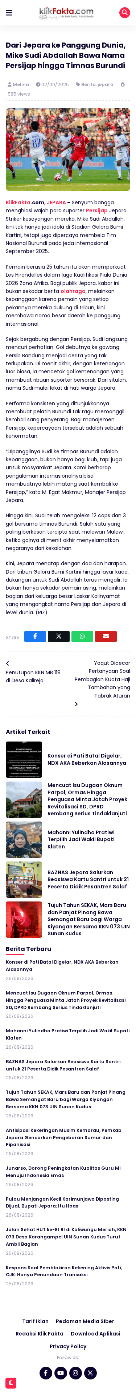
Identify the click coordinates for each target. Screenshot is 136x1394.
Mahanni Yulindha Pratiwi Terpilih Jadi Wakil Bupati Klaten (81, 839)
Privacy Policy (68, 1346)
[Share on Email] (106, 636)
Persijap (97, 210)
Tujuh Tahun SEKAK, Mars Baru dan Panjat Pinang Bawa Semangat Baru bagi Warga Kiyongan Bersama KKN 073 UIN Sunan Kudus (89, 919)
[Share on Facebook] (35, 636)
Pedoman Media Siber (85, 1321)
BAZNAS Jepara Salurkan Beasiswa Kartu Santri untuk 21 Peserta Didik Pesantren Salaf (88, 879)
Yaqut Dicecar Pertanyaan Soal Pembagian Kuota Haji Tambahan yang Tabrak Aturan (102, 679)
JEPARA (56, 202)
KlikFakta (18, 202)
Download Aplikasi (95, 1333)
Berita (88, 84)
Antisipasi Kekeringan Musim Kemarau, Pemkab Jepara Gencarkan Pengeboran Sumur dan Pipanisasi (63, 1137)
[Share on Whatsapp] (82, 636)
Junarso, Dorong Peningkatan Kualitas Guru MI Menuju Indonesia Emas (63, 1171)
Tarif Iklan (35, 1321)
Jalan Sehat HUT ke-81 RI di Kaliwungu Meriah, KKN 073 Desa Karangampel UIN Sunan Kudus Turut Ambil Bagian (66, 1236)
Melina (21, 84)
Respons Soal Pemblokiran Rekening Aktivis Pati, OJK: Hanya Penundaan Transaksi (64, 1271)
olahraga (73, 291)
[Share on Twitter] (59, 636)
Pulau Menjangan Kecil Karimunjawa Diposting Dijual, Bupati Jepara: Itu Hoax (62, 1202)
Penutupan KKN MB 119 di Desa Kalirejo (33, 676)
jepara (106, 84)
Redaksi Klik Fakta (39, 1333)
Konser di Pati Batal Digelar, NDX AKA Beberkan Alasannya (87, 759)
